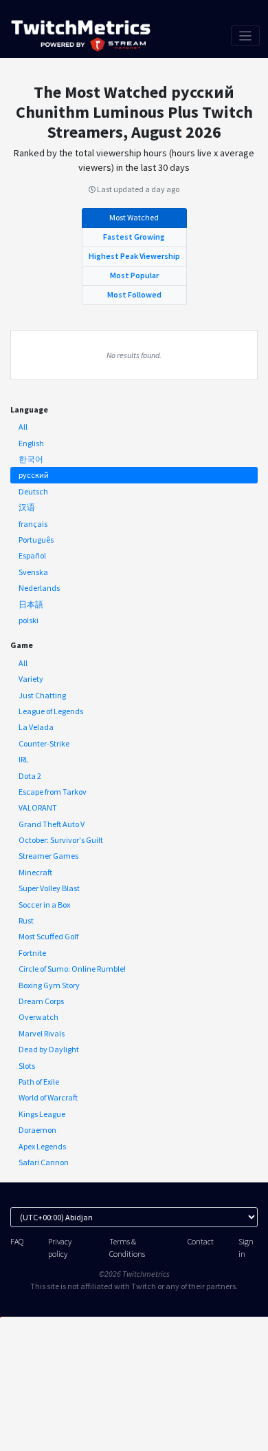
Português (36, 539)
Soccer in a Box (44, 904)
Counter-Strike (44, 743)
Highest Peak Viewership (134, 256)
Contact (201, 1241)
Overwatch (38, 1017)
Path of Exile (39, 1081)
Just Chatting (42, 695)
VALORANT (38, 807)
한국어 (31, 459)
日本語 (31, 604)
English (31, 443)
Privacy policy (59, 1247)
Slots (27, 1066)
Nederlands (39, 588)
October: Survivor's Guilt (61, 840)
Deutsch (33, 491)
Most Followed (134, 294)
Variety (31, 679)
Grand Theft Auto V (52, 824)
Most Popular (134, 275)
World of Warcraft (48, 1097)
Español (32, 555)
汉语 (27, 507)
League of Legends (51, 711)
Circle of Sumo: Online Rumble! (72, 968)
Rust (26, 920)
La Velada (36, 727)
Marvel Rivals (42, 1033)
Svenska (33, 572)
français (33, 524)
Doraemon (37, 1130)
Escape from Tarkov (53, 791)
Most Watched (134, 217)
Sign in (246, 1247)
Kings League (42, 1114)
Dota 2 (30, 776)
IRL (24, 759)
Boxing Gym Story (49, 985)
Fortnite (32, 953)
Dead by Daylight (49, 1049)
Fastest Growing (134, 236)
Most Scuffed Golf (48, 936)
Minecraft (35, 872)
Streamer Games (48, 855)
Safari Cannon (44, 1162)
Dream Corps (41, 1001)
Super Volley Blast (49, 888)
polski (28, 620)
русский (34, 475)
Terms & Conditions (127, 1247)
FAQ (16, 1241)
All (23, 426)
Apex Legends (42, 1146)
